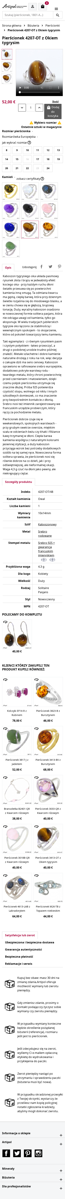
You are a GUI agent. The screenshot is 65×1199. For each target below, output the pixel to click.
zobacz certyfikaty (30, 179)
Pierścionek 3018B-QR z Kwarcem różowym (17, 860)
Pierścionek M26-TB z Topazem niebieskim (48, 908)
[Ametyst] (11, 210)
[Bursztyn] (11, 191)
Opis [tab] (8, 267)
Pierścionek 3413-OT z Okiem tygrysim (48, 860)
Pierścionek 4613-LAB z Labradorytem (17, 908)
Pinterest (59, 266)
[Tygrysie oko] (30, 229)
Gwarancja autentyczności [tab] (23, 949)
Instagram (38, 1153)
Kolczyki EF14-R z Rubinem (17, 713)
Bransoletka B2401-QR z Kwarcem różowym (17, 811)
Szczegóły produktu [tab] (18, 482)
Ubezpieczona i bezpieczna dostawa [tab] (29, 942)
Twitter (17, 1153)
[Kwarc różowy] (49, 210)
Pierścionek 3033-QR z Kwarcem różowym (48, 811)
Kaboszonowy (47, 524)
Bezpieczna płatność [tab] (19, 957)
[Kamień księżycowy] (30, 191)
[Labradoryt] (49, 191)
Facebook (6, 1153)
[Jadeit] (11, 249)
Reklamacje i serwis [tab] (18, 964)
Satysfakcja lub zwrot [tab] (20, 935)
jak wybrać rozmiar (16, 142)
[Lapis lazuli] (11, 229)
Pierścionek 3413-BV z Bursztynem (48, 762)
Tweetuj (50, 266)
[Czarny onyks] (30, 210)
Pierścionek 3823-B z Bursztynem (48, 713)
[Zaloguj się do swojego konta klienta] (32, 6)
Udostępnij (41, 266)
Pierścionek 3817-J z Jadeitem (17, 762)
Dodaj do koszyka (53, 111)
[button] (32, 1133)
